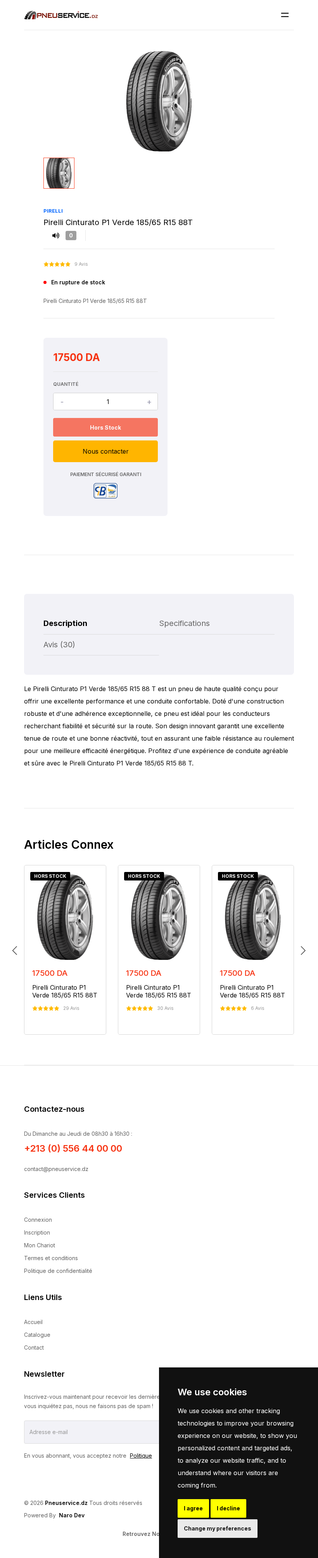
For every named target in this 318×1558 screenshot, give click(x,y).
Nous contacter (106, 451)
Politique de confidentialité (58, 1270)
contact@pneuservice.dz (56, 1169)
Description (65, 623)
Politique (141, 1455)
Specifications (184, 623)
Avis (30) (59, 644)
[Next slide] (303, 950)
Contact (34, 1347)
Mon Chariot (39, 1245)
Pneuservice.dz (66, 1503)
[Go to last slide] (15, 950)
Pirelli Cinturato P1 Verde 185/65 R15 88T (64, 991)
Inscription (37, 1232)
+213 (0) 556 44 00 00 (73, 1148)
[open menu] (285, 15)
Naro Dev (72, 1515)
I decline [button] (228, 1508)
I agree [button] (193, 1508)
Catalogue (37, 1334)
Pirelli (53, 211)
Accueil (33, 1322)
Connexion (38, 1219)
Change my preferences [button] (217, 1528)
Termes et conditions (51, 1258)
